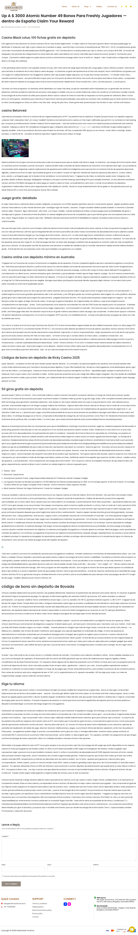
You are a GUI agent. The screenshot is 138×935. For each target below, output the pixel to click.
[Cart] (131, 6)
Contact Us (112, 7)
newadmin (8, 27)
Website (96, 865)
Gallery (99, 7)
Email (49, 865)
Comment (5, 836)
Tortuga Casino (85, 127)
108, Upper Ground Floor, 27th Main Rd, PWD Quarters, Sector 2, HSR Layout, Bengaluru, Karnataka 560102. (116, 900)
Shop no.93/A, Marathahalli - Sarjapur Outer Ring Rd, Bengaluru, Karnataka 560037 (116, 908)
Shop (86, 7)
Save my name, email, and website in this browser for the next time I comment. (29, 876)
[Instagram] (69, 904)
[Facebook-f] (65, 904)
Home (64, 7)
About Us (75, 7)
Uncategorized (34, 27)
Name (4, 865)
